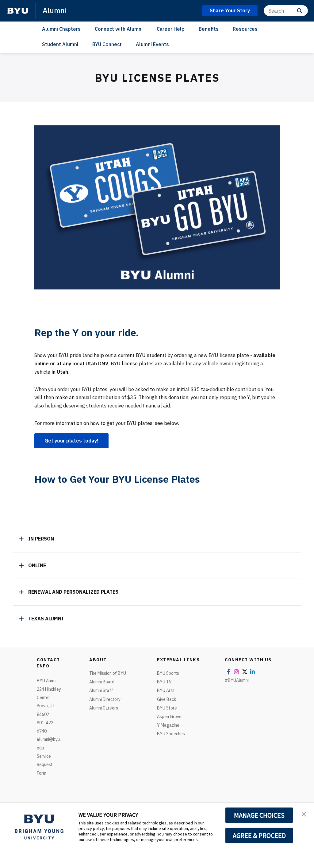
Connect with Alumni (119, 29)
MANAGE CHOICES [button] (259, 815)
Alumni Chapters (61, 29)
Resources (245, 29)
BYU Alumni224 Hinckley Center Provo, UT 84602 (49, 697)
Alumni (55, 10)
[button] (304, 814)
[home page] (18, 11)
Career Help (171, 29)
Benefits (209, 29)
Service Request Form (45, 764)
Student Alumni (60, 44)
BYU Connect (107, 44)
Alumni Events (152, 44)
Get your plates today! (71, 441)
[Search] (299, 10)
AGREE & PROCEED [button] (259, 835)
